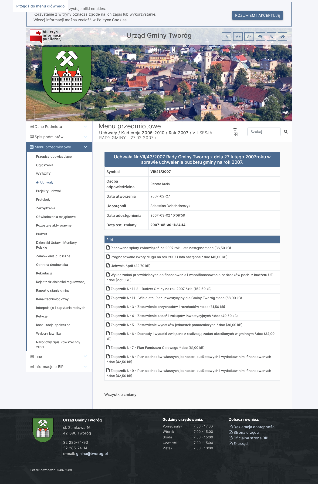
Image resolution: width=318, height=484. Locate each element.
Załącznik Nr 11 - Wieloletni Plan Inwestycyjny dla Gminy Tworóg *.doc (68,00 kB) (176, 298)
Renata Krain (160, 184)
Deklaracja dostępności (254, 426)
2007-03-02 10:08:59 (167, 215)
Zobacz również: (244, 419)
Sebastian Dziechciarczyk (170, 206)
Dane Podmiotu (48, 126)
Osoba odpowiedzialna (120, 184)
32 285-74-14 (75, 448)
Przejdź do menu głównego (40, 6)
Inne (38, 356)
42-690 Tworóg (77, 433)
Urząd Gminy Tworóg (159, 35)
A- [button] (249, 36)
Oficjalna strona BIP (250, 438)
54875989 (64, 470)
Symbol (113, 171)
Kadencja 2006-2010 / (144, 132)
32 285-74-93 (75, 442)
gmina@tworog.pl (92, 453)
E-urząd (240, 443)
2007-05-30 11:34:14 (168, 225)
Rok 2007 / (180, 132)
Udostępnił (116, 206)
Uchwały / (109, 132)
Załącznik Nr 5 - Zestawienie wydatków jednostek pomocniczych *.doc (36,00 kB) (176, 325)
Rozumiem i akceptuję (257, 15)
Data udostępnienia (123, 215)
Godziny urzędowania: (182, 419)
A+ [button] (238, 36)
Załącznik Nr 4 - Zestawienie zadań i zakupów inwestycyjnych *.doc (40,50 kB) (174, 316)
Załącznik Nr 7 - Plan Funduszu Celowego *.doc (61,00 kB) (157, 348)
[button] (260, 36)
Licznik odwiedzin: (43, 470)
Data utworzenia (121, 196)
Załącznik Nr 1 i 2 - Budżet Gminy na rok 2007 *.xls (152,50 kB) (161, 289)
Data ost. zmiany (121, 225)
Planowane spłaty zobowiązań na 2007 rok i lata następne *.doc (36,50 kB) (171, 248)
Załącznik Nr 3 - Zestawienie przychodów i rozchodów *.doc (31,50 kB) (168, 307)
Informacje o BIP (49, 366)
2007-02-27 (160, 196)
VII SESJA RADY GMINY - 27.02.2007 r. (156, 135)
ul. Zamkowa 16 (77, 427)
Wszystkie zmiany (120, 394)
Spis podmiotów (49, 136)
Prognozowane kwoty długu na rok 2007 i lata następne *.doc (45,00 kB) (169, 257)
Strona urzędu (246, 432)
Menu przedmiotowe (53, 147)
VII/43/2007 (160, 172)
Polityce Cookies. (112, 19)
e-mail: (85, 453)
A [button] (227, 36)
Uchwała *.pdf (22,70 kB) (130, 266)
